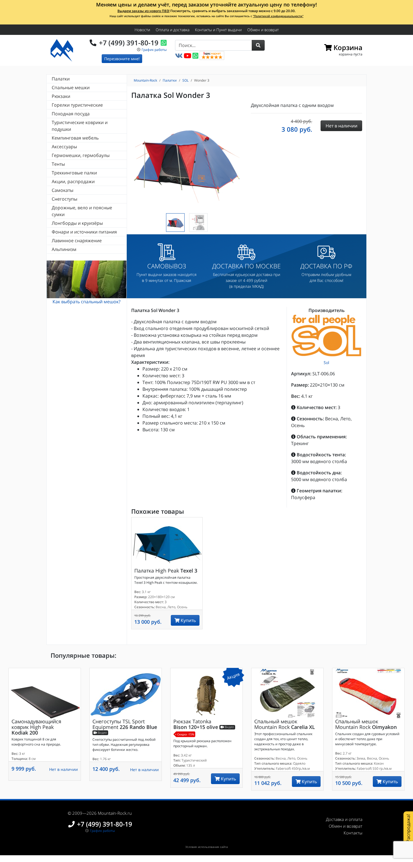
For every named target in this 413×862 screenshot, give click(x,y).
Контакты (353, 833)
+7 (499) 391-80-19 (128, 42)
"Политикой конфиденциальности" (278, 16)
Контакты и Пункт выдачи (218, 29)
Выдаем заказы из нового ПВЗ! (143, 10)
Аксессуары (64, 146)
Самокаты (62, 190)
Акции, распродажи (73, 181)
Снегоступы (64, 199)
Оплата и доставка (172, 29)
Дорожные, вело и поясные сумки (82, 211)
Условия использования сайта (206, 847)
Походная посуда (71, 114)
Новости (142, 29)
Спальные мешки (71, 87)
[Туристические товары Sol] (326, 335)
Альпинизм (64, 249)
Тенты (58, 164)
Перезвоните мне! (122, 58)
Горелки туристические (77, 105)
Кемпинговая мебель (75, 138)
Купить (188, 620)
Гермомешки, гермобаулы (81, 155)
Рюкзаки (61, 96)
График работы (154, 49)
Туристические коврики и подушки (80, 125)
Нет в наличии (63, 769)
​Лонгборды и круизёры (77, 223)
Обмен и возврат (263, 29)
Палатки (61, 79)
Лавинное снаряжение (77, 240)
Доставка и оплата (344, 819)
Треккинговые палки (74, 173)
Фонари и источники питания (84, 232)
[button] (258, 45)
